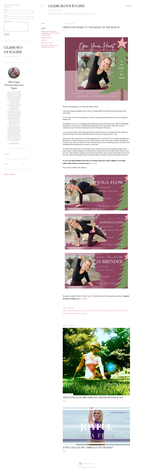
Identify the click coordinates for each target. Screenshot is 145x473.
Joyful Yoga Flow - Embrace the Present (88, 447)
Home (50, 14)
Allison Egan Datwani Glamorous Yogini (14, 84)
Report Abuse (9, 174)
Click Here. (94, 163)
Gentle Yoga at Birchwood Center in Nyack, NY (93, 397)
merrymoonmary (92, 467)
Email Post (70, 308)
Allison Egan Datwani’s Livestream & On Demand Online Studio (50, 33)
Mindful (43, 40)
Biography (58, 14)
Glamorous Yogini (66, 6)
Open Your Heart (47, 43)
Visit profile (14, 144)
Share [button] (43, 23)
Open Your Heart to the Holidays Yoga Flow (49, 46)
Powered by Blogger (88, 463)
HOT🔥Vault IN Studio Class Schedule (79, 14)
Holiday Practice (46, 37)
